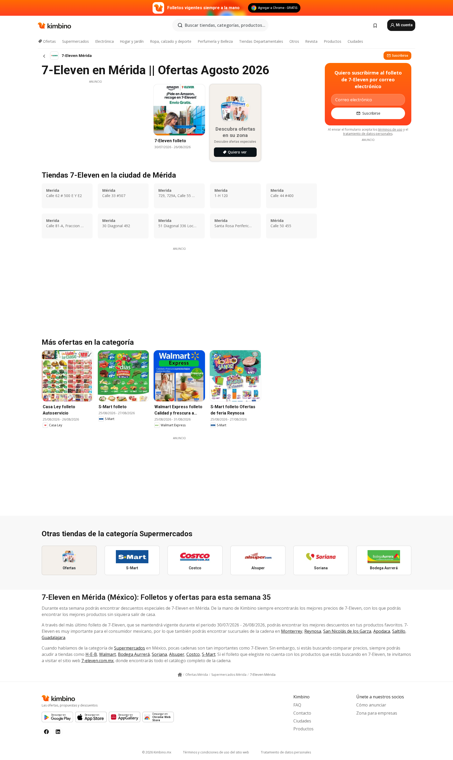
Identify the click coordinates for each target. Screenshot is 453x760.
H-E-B (91, 654)
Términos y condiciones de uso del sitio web (216, 752)
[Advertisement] (95, 120)
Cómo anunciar (371, 705)
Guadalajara (53, 637)
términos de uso (390, 129)
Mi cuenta (404, 25)
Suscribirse (400, 55)
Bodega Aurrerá (134, 654)
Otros (294, 41)
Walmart (107, 654)
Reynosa (312, 631)
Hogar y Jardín (132, 41)
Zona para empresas (376, 713)
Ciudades (355, 41)
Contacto (302, 713)
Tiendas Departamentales (261, 41)
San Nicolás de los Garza (347, 631)
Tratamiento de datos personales (286, 752)
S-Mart (208, 654)
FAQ (297, 705)
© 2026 (156, 752)
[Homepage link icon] (180, 675)
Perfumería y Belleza (215, 41)
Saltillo (398, 631)
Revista (311, 41)
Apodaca (381, 631)
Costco (193, 654)
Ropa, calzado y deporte (170, 41)
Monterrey (291, 631)
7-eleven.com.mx (97, 660)
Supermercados (75, 41)
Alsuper (176, 654)
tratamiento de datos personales (367, 133)
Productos (332, 41)
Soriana (159, 654)
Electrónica (104, 41)
